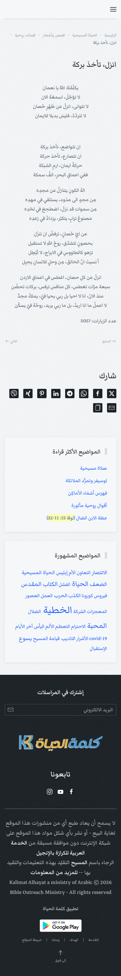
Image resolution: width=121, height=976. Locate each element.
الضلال (34, 611)
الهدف (73, 939)
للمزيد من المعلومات (54, 872)
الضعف (97, 584)
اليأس (38, 626)
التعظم (62, 626)
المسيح (79, 863)
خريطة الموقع (32, 939)
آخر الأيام (24, 626)
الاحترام (78, 626)
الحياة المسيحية (38, 573)
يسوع (25, 638)
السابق (106, 341)
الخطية (56, 609)
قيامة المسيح (46, 638)
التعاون (83, 572)
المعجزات (96, 611)
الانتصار (99, 572)
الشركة (79, 611)
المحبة (96, 625)
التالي (13, 341)
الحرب (60, 596)
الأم (72, 572)
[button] (113, 9)
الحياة (79, 584)
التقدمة (93, 939)
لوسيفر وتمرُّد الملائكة (86, 480)
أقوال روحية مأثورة (89, 505)
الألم (49, 626)
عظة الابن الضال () (77, 518)
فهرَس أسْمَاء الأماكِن (87, 493)
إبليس (61, 573)
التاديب (67, 638)
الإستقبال (98, 648)
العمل (46, 595)
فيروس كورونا (94, 595)
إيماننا (56, 939)
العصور (32, 595)
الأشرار (81, 638)
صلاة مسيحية (93, 468)
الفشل (64, 584)
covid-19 (97, 638)
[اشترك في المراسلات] (10, 710)
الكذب (74, 595)
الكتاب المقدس (39, 584)
